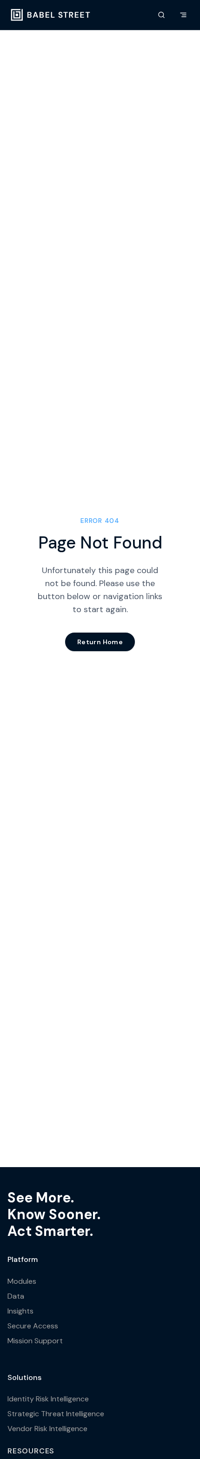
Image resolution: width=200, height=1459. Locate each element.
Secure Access (32, 1326)
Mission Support (35, 1341)
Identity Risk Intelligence (48, 1399)
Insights (20, 1311)
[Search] (161, 15)
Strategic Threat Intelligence (55, 1414)
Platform (22, 1259)
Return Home (100, 642)
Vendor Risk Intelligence (47, 1428)
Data (15, 1296)
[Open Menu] (183, 15)
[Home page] (50, 15)
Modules (21, 1281)
